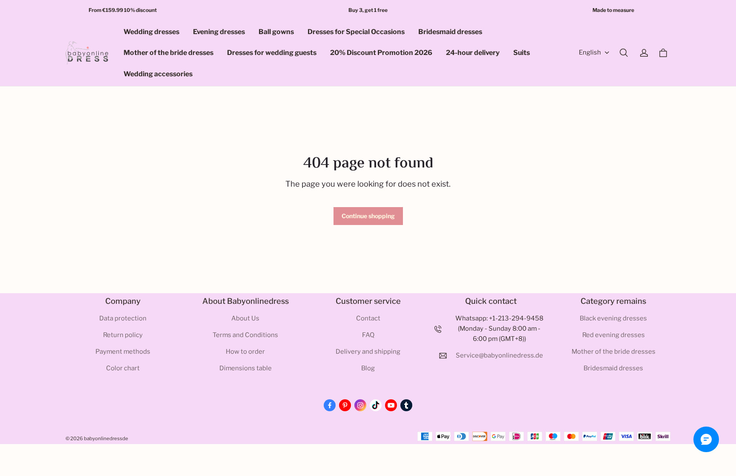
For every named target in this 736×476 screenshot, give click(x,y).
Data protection (123, 318)
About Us (245, 318)
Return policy (123, 335)
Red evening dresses (613, 335)
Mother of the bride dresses (168, 53)
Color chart (123, 368)
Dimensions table (245, 368)
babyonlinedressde (106, 438)
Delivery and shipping (368, 351)
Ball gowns (276, 32)
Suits (521, 53)
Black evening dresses (613, 318)
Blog (368, 368)
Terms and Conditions (245, 335)
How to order (245, 351)
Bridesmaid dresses (450, 32)
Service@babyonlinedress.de (499, 355)
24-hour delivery (473, 53)
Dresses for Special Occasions (356, 32)
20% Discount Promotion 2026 (381, 53)
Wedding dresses (151, 32)
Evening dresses (219, 32)
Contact (368, 318)
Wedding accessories (158, 74)
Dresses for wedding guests (271, 53)
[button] (623, 52)
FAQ (368, 335)
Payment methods (122, 351)
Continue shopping (368, 215)
